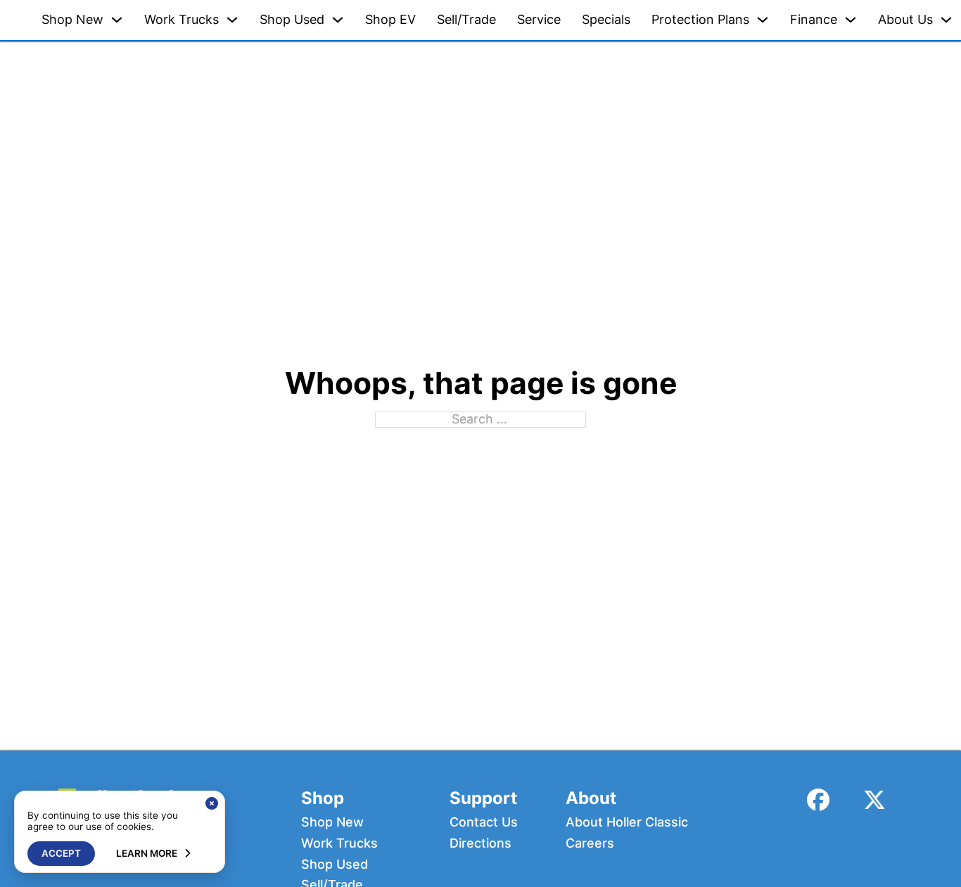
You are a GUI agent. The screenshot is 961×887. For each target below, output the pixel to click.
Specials (606, 20)
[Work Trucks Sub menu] (232, 19)
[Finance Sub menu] (850, 19)
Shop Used (292, 20)
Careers (590, 843)
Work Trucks (181, 20)
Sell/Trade (466, 20)
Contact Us (484, 822)
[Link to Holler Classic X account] (874, 800)
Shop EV (390, 20)
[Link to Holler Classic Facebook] (818, 800)
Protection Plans (700, 20)
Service (539, 20)
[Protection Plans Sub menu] (762, 19)
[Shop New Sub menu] (116, 19)
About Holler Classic (627, 822)
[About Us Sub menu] (946, 19)
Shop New (72, 20)
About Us (905, 20)
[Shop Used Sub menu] (337, 19)
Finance (813, 20)
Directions (480, 843)
